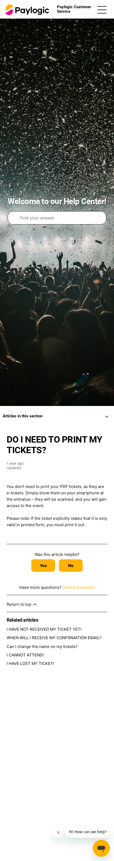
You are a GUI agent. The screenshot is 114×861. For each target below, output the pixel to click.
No (70, 565)
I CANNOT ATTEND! (25, 654)
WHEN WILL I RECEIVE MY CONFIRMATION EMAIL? (54, 637)
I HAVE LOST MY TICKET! (30, 663)
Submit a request (79, 587)
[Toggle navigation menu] (102, 9)
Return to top (19, 604)
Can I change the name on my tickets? (42, 646)
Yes (43, 565)
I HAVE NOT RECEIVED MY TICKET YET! (44, 629)
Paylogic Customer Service (74, 9)
